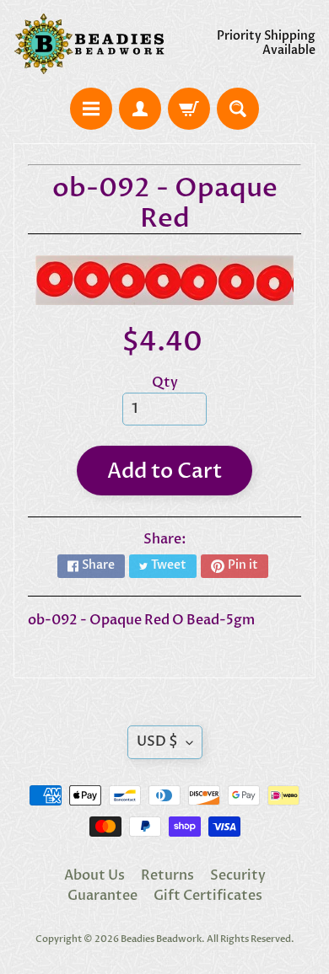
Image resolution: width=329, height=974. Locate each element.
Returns (167, 875)
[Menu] (91, 109)
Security (238, 875)
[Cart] (189, 109)
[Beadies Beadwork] (88, 43)
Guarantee (102, 895)
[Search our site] (238, 109)
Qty (165, 382)
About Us (94, 875)
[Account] (140, 109)
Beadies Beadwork (161, 939)
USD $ (157, 741)
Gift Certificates (208, 895)
